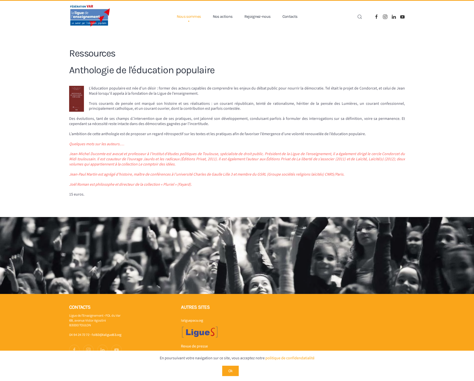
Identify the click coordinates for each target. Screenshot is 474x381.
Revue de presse (194, 346)
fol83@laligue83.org (106, 335)
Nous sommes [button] (189, 16)
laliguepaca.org (192, 320)
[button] (359, 17)
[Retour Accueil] (90, 16)
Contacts (289, 16)
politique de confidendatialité (290, 358)
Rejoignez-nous (257, 16)
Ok (230, 370)
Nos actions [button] (223, 16)
